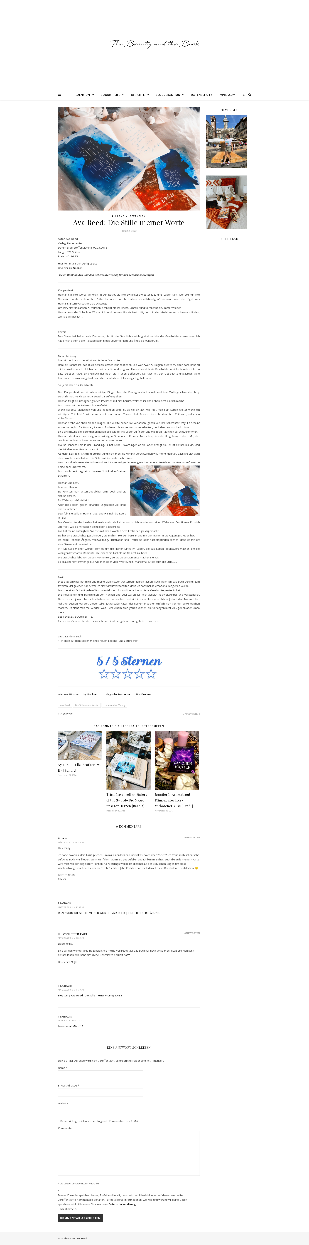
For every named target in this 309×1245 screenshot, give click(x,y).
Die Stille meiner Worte (86, 705)
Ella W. (63, 838)
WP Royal (82, 1238)
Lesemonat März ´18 (71, 1026)
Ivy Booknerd (91, 694)
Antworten (192, 837)
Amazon (77, 268)
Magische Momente (118, 694)
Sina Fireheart (144, 694)
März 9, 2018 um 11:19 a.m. (71, 842)
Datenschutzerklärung (122, 1204)
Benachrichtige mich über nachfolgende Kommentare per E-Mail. (99, 1121)
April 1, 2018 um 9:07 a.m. (70, 1020)
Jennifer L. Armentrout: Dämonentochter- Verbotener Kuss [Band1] (174, 800)
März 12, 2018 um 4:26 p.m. (71, 907)
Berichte (138, 94)
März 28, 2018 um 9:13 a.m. (71, 989)
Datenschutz (201, 94)
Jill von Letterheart (72, 934)
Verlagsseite (89, 263)
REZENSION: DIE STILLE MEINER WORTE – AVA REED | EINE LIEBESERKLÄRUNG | (110, 913)
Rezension (82, 94)
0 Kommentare (191, 713)
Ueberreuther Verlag (114, 705)
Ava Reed (65, 705)
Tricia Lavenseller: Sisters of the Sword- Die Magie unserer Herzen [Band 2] (126, 800)
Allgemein (120, 216)
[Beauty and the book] (154, 44)
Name (62, 1068)
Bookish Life (110, 94)
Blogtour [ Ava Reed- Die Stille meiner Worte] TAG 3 (90, 995)
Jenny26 (68, 713)
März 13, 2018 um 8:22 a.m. (71, 938)
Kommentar (65, 1128)
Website (63, 1103)
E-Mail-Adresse (68, 1085)
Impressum (227, 94)
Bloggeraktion (168, 94)
